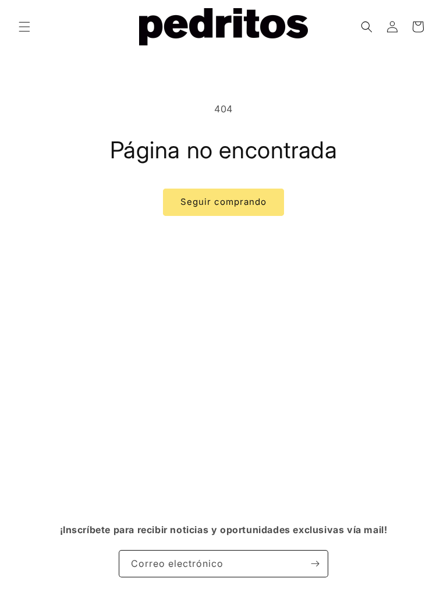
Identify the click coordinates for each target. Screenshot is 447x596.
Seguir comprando (223, 201)
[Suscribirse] (315, 563)
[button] (24, 27)
